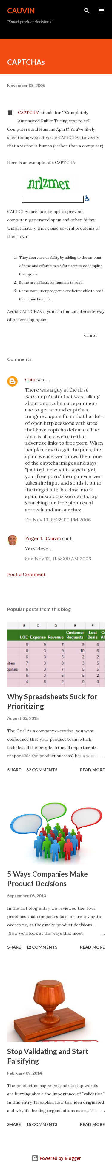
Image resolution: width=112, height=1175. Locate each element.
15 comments (41, 1124)
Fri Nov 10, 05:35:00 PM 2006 (58, 520)
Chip (30, 379)
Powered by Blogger (60, 1158)
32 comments (41, 769)
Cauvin (21, 10)
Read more (92, 769)
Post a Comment (26, 574)
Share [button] (91, 335)
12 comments (41, 947)
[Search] (86, 10)
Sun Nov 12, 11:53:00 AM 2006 (58, 559)
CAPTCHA (28, 112)
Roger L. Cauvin (43, 538)
